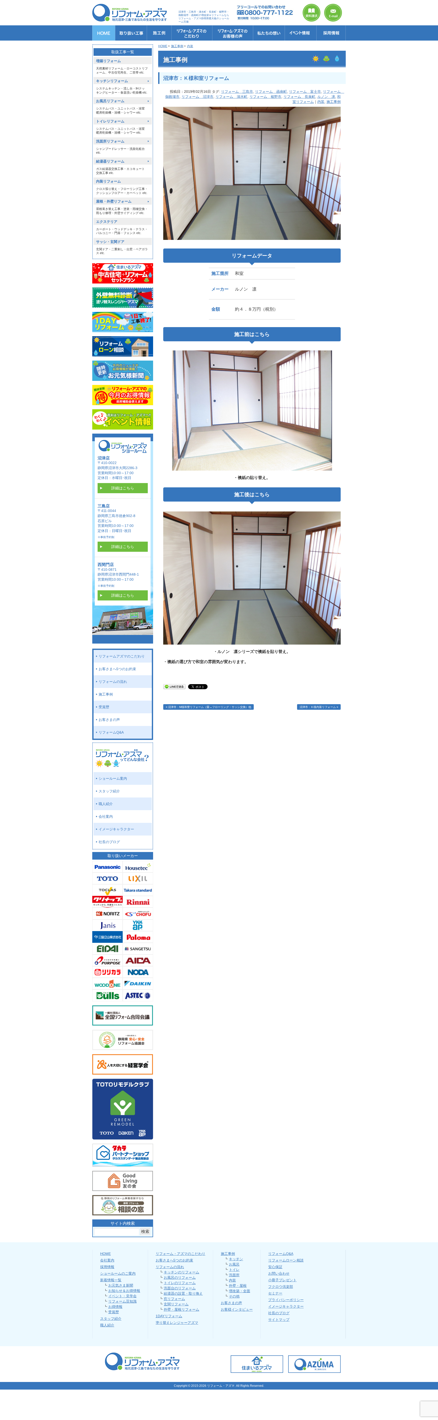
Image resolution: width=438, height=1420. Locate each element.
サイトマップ (278, 1320)
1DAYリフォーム (169, 1316)
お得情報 (115, 1307)
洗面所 (234, 1275)
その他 (234, 1296)
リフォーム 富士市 (305, 92)
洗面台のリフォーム (180, 1288)
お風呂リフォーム (110, 101)
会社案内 (106, 816)
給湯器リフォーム (110, 161)
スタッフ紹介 (109, 791)
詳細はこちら (122, 488)
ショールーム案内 (113, 778)
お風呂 (234, 1264)
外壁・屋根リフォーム (181, 1309)
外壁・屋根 (238, 1286)
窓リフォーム (174, 1299)
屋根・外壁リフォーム (114, 201)
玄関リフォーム (176, 1304)
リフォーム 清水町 (231, 97)
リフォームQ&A (111, 732)
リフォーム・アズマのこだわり (180, 1254)
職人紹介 (106, 804)
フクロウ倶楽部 (280, 1287)
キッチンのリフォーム (181, 1272)
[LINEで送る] (174, 686)
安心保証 (275, 1267)
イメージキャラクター (116, 829)
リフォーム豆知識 (122, 1301)
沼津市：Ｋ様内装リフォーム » (319, 706)
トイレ (234, 1270)
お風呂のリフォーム (180, 1277)
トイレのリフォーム (180, 1283)
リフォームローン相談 (286, 1260)
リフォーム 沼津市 (197, 97)
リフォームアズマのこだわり (122, 656)
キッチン (236, 1259)
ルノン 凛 (326, 97)
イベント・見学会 (122, 1296)
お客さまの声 (109, 720)
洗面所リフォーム (110, 141)
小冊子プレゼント (282, 1280)
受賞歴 (104, 707)
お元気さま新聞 (120, 1285)
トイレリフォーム (110, 121)
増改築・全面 (239, 1291)
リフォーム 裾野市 (265, 97)
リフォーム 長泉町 (299, 97)
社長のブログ (109, 842)
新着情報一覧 (110, 1280)
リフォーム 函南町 (271, 92)
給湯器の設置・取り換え (183, 1293)
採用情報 (107, 1267)
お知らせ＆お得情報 (124, 1291)
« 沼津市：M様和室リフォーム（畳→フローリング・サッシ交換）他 (208, 706)
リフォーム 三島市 (237, 92)
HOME (105, 1254)
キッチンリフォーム (112, 81)
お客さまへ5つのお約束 (117, 669)
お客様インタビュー (237, 1309)
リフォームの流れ (113, 682)
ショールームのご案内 (118, 1273)
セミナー (275, 1293)
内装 (320, 102)
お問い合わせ (278, 1273)
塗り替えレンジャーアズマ (177, 1323)
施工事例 (333, 102)
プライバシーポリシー (286, 1300)
